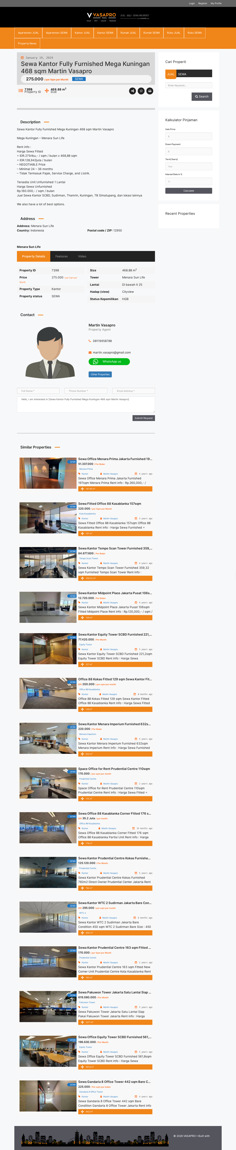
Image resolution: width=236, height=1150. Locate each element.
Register (202, 3)
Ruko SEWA (195, 32)
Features (61, 256)
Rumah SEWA (151, 32)
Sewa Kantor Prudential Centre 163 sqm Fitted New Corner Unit (125, 947)
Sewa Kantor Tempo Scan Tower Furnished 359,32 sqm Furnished (127, 548)
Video (82, 256)
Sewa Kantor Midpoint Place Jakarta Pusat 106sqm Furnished (124, 593)
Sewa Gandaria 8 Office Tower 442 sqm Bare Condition (119, 1082)
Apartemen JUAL (28, 32)
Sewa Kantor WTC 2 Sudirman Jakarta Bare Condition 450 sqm (125, 903)
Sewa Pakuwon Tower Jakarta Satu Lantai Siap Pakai (117, 992)
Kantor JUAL (82, 32)
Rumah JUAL (128, 32)
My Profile (216, 3)
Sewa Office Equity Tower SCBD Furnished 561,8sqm (117, 1037)
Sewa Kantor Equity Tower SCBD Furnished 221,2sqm (118, 634)
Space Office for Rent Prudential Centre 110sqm (114, 769)
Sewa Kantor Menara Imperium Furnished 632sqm (115, 724)
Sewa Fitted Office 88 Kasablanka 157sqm (109, 503)
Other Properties (100, 374)
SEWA (182, 74)
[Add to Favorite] (141, 91)
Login (192, 3)
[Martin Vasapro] (50, 352)
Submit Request (144, 418)
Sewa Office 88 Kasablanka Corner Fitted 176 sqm (115, 813)
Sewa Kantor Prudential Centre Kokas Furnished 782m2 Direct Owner (130, 858)
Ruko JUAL (173, 32)
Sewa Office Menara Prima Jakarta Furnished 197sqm (118, 459)
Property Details (33, 256)
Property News (27, 43)
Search (203, 96)
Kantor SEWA (105, 32)
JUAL (171, 74)
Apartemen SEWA (57, 32)
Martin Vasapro (102, 325)
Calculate (188, 190)
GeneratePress (191, 1140)
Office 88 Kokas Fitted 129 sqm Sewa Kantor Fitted (116, 679)
